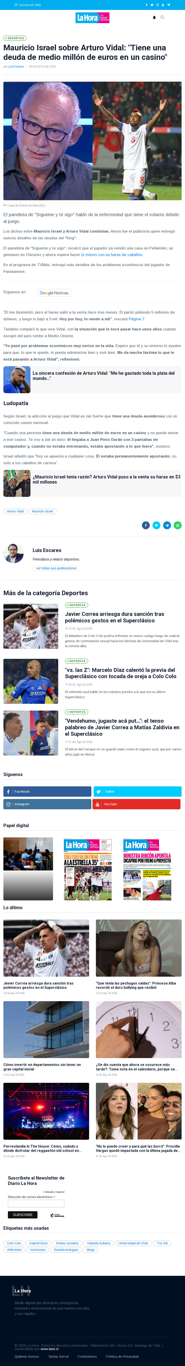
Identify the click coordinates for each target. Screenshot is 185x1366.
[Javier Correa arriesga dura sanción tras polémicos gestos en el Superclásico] (30, 626)
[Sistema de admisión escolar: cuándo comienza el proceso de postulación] (28, 868)
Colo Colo (14, 1243)
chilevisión (14, 1250)
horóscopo (38, 1250)
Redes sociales (67, 1243)
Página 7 (136, 319)
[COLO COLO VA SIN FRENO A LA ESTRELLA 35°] (88, 868)
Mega (91, 1250)
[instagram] (157, 5)
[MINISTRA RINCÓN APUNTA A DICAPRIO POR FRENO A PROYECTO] (147, 868)
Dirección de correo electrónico (31, 1197)
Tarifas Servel (58, 1356)
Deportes (75, 593)
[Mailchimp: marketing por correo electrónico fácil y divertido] (57, 1219)
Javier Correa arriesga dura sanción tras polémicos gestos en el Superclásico (114, 617)
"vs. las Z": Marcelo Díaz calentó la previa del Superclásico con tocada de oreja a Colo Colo (120, 673)
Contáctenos (87, 1356)
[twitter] (152, 5)
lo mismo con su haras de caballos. (112, 255)
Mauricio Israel (42, 511)
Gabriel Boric (38, 1243)
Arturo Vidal (15, 511)
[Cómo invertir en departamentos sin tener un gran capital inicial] (46, 1029)
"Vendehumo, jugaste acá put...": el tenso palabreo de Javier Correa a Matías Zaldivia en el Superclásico (122, 727)
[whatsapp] (178, 525)
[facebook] (146, 5)
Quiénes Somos (27, 1356)
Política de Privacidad (122, 1356)
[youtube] (163, 5)
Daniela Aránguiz (66, 1250)
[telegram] (168, 5)
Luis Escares (16, 66)
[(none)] (13, 553)
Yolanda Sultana (98, 1243)
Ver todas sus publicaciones (56, 568)
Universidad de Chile (133, 1243)
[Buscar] (162, 17)
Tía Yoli (162, 1243)
